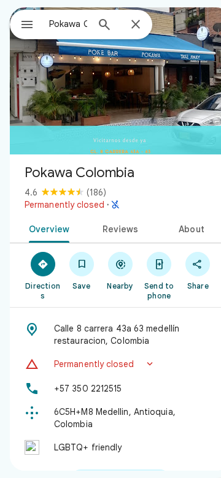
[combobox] (68, 24)
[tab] (46, 228)
